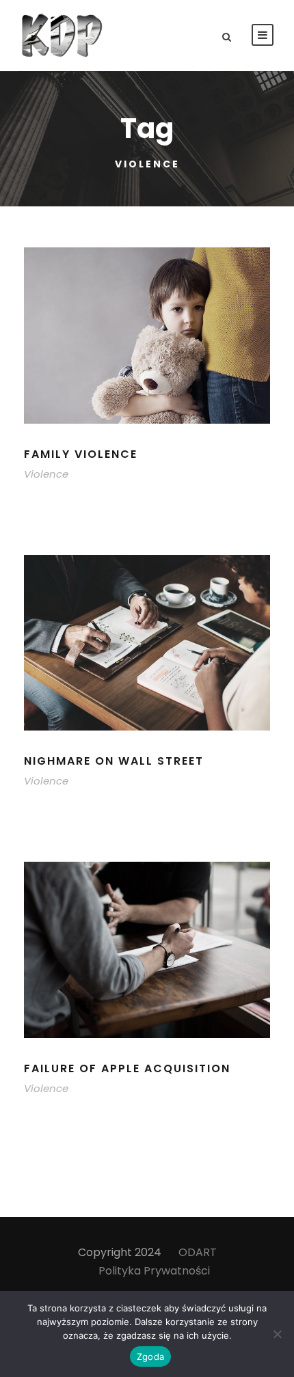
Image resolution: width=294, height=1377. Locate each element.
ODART (197, 1252)
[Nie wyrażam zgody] (277, 1334)
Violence (46, 474)
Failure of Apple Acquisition (127, 1068)
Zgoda (150, 1356)
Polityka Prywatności (154, 1271)
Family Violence (80, 454)
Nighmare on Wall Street (114, 761)
